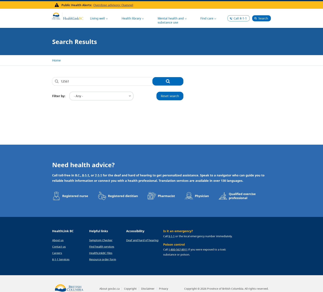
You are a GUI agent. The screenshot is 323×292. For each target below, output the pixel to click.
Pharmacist (166, 196)
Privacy (163, 288)
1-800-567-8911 (178, 249)
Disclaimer (148, 288)
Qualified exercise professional (242, 196)
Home (56, 60)
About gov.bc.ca (109, 288)
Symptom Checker (101, 240)
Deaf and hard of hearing (142, 240)
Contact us (59, 246)
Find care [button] (206, 18)
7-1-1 (98, 175)
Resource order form (102, 259)
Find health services (101, 246)
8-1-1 (240, 18)
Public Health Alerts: (76, 5)
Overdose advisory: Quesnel (113, 5)
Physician (202, 196)
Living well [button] (97, 18)
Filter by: (58, 96)
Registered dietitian (123, 196)
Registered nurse (75, 196)
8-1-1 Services (60, 259)
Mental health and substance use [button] (171, 20)
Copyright (130, 288)
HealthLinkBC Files (100, 253)
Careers (57, 253)
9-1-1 (171, 236)
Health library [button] (131, 18)
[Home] (67, 15)
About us (58, 240)
